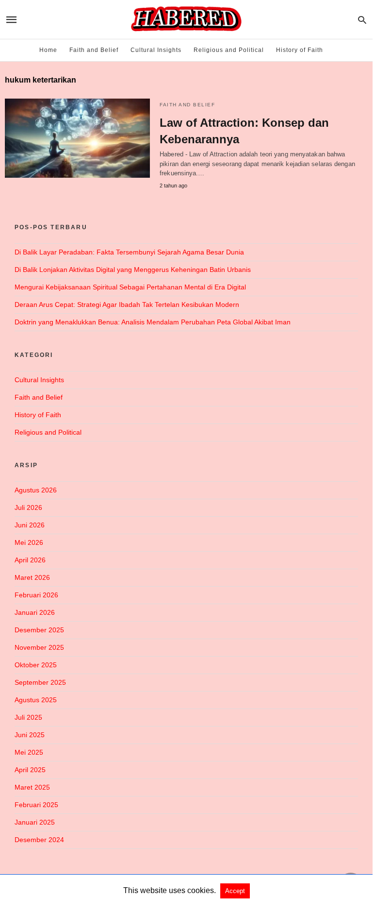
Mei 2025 (29, 752)
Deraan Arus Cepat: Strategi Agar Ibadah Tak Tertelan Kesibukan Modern (127, 304)
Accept (235, 891)
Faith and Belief (93, 50)
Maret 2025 (32, 787)
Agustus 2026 (36, 490)
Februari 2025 (36, 805)
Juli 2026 (28, 507)
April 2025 (30, 770)
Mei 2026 (29, 542)
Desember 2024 (39, 840)
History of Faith (299, 50)
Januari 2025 (35, 822)
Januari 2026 (35, 612)
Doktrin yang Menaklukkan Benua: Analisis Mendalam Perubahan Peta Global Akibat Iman (153, 322)
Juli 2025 (28, 717)
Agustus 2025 (36, 700)
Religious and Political (229, 50)
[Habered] (185, 19)
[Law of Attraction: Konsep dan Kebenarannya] (77, 138)
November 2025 (39, 647)
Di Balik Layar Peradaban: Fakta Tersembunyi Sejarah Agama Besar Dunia (129, 252)
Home (48, 50)
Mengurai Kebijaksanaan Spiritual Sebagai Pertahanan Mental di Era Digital (130, 287)
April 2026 (30, 560)
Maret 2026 (32, 577)
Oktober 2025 (36, 665)
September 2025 (40, 682)
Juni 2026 (30, 525)
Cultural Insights (155, 50)
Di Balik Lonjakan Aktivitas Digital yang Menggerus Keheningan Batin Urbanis (133, 269)
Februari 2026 (36, 595)
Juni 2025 (30, 735)
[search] (362, 19)
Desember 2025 (39, 630)
